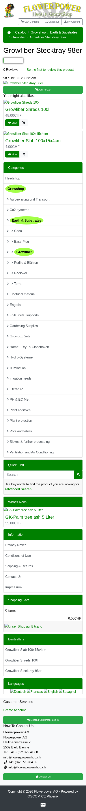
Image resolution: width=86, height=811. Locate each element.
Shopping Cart (18, 600)
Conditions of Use (18, 555)
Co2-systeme (19, 210)
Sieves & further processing (30, 441)
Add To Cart (44, 89)
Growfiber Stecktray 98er (48, 37)
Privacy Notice (15, 545)
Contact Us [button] (44, 776)
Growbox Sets (20, 336)
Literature (16, 389)
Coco (18, 231)
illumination (18, 368)
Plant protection (21, 420)
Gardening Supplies (24, 326)
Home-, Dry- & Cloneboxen (29, 347)
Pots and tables (21, 431)
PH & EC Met (19, 399)
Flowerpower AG (46, 791)
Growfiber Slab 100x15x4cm (33, 140)
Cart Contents (31, 21)
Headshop (12, 178)
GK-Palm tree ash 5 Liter (29, 517)
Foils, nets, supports (24, 315)
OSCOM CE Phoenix (43, 796)
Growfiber (18, 37)
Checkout (53, 21)
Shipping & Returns (19, 566)
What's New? (17, 502)
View (14, 122)
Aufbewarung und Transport (29, 199)
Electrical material (22, 294)
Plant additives (20, 410)
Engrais (15, 305)
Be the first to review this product (50, 69)
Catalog (20, 32)
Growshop (38, 32)
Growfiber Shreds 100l (27, 109)
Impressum (13, 587)
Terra (17, 283)
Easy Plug (21, 241)
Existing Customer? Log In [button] (44, 719)
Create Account (14, 710)
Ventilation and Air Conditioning (32, 452)
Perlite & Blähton (26, 262)
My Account (73, 21)
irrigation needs (21, 378)
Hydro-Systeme (21, 357)
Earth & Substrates (63, 32)
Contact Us (13, 577)
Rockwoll (20, 273)
